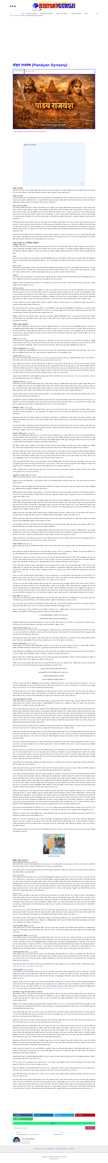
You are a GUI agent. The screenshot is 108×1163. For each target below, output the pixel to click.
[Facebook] (10, 6)
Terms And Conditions (62, 1148)
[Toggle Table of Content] (81, 184)
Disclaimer (71, 1148)
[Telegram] (15, 6)
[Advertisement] (54, 39)
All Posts (26, 1142)
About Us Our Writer (39, 1148)
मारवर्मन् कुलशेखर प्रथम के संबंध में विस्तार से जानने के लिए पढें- (58, 988)
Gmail (54, 1123)
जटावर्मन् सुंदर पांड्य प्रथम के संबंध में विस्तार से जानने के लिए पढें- (28, 966)
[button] (37, 13)
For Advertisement (50, 1148)
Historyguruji (36, 10)
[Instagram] (12, 6)
